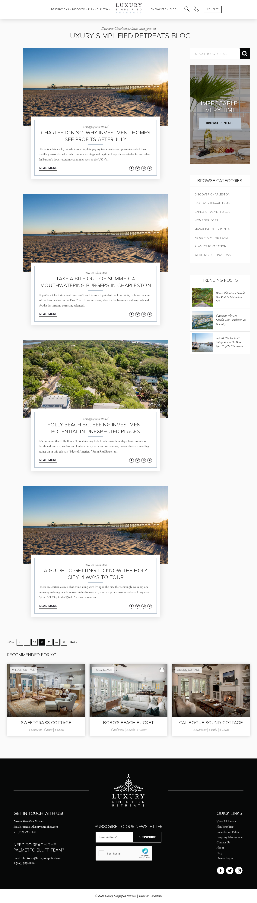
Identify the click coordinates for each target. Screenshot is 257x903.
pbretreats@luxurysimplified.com (41, 858)
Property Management (230, 837)
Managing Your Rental (213, 229)
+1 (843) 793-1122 (25, 832)
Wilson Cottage (23, 669)
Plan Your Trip (225, 826)
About (220, 847)
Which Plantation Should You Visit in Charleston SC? (230, 297)
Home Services (206, 220)
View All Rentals (226, 821)
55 (49, 642)
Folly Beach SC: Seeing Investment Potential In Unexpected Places (96, 428)
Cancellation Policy (228, 832)
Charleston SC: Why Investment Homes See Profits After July (96, 136)
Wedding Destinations (213, 255)
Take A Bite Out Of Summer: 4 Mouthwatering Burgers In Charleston (95, 282)
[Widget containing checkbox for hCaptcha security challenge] (124, 853)
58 (64, 642)
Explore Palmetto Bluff (214, 212)
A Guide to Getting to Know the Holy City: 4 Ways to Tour (96, 574)
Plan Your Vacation (211, 246)
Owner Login (225, 858)
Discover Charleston (212, 194)
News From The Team (211, 238)
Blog (173, 9)
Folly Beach (103, 669)
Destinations (60, 9)
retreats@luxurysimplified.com (39, 826)
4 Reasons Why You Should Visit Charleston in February (231, 320)
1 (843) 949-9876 (24, 863)
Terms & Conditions (150, 896)
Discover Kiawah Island (214, 203)
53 (34, 642)
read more (48, 168)
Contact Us (223, 842)
